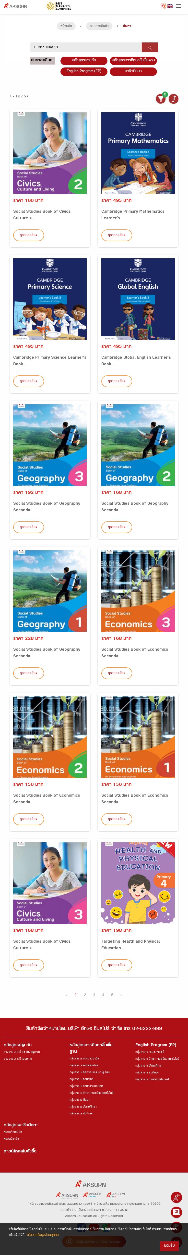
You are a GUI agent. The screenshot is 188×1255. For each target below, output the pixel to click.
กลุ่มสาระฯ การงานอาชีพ (85, 1059)
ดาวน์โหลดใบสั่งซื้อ (20, 1152)
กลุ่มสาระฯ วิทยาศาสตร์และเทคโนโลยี (92, 1093)
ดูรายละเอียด (28, 235)
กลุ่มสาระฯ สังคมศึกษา (83, 1107)
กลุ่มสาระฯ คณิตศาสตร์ (84, 1066)
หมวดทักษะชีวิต (13, 1132)
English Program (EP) (84, 71)
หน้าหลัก (66, 26)
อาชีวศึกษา (133, 71)
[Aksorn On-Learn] (176, 1212)
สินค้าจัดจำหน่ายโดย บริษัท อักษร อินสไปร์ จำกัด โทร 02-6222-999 (94, 1029)
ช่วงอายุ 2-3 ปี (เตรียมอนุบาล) (22, 1052)
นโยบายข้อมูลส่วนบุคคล (43, 1235)
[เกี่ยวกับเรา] (176, 1197)
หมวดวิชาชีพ (12, 1139)
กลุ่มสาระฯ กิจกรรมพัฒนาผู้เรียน (90, 1072)
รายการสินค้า (99, 26)
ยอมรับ (169, 1246)
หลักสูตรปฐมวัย (18, 1045)
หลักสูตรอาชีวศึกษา (21, 1125)
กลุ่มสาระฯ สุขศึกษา (81, 1114)
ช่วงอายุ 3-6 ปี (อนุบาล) (18, 1059)
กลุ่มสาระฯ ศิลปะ (79, 1100)
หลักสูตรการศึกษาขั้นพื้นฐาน (133, 60)
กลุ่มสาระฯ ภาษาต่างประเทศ (86, 1086)
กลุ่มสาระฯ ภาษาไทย (82, 1079)
